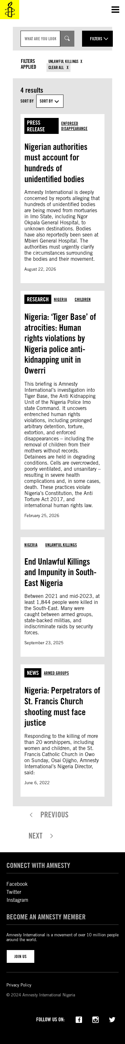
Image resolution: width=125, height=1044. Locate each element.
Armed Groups (56, 673)
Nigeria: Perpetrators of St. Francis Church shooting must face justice (62, 706)
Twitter (13, 892)
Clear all (56, 67)
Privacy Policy (18, 985)
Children (83, 299)
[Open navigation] (115, 9)
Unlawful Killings (63, 61)
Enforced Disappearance (74, 126)
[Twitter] (112, 1019)
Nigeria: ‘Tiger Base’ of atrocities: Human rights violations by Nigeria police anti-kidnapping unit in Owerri (60, 343)
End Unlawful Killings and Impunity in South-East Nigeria (60, 572)
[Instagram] (95, 1019)
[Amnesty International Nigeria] (9, 9)
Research (38, 299)
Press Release (36, 126)
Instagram (17, 900)
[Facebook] (78, 1019)
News (33, 672)
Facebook (17, 884)
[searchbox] (40, 39)
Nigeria (60, 299)
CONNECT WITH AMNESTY (38, 865)
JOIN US (20, 956)
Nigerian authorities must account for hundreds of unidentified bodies (56, 162)
